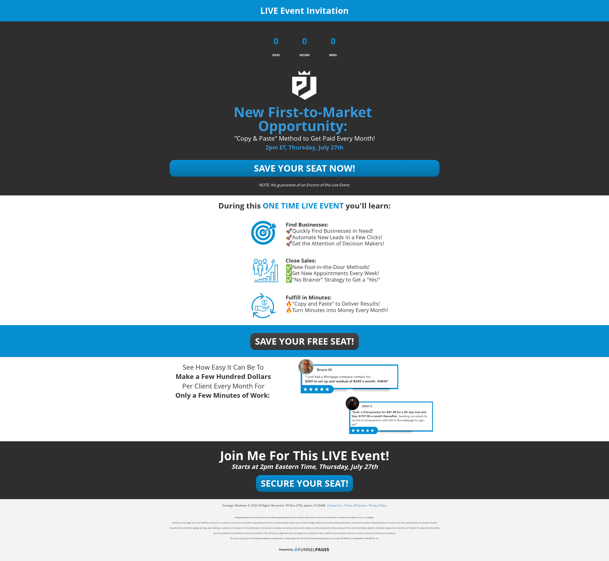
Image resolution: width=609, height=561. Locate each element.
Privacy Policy (378, 505)
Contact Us (335, 505)
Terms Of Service (355, 505)
